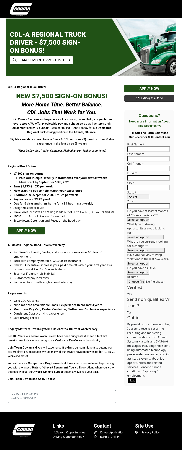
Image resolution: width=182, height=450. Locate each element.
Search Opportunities (70, 432)
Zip (130, 201)
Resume (132, 277)
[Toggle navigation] (173, 9)
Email (132, 173)
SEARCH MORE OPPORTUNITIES (43, 60)
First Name (135, 144)
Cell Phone (135, 164)
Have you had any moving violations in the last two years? (148, 257)
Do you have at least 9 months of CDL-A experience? (147, 213)
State (131, 192)
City (131, 183)
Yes (129, 294)
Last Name (135, 154)
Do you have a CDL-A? (141, 268)
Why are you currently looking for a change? (147, 244)
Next (132, 380)
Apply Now (26, 231)
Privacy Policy (150, 432)
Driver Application (112, 432)
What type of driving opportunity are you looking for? (146, 228)
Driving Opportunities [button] (67, 437)
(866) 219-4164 (110, 437)
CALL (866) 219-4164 (149, 98)
